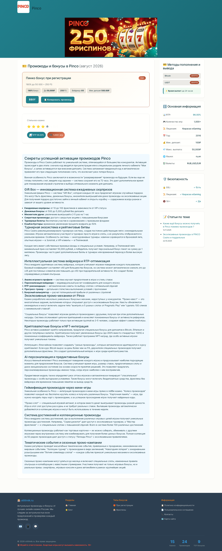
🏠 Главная (70, 505)
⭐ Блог (69, 510)
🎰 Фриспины (119, 510)
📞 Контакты (167, 514)
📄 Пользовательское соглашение (177, 510)
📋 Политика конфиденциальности (177, 505)
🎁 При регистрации (123, 505)
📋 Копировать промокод (57, 99)
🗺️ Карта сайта (168, 519)
